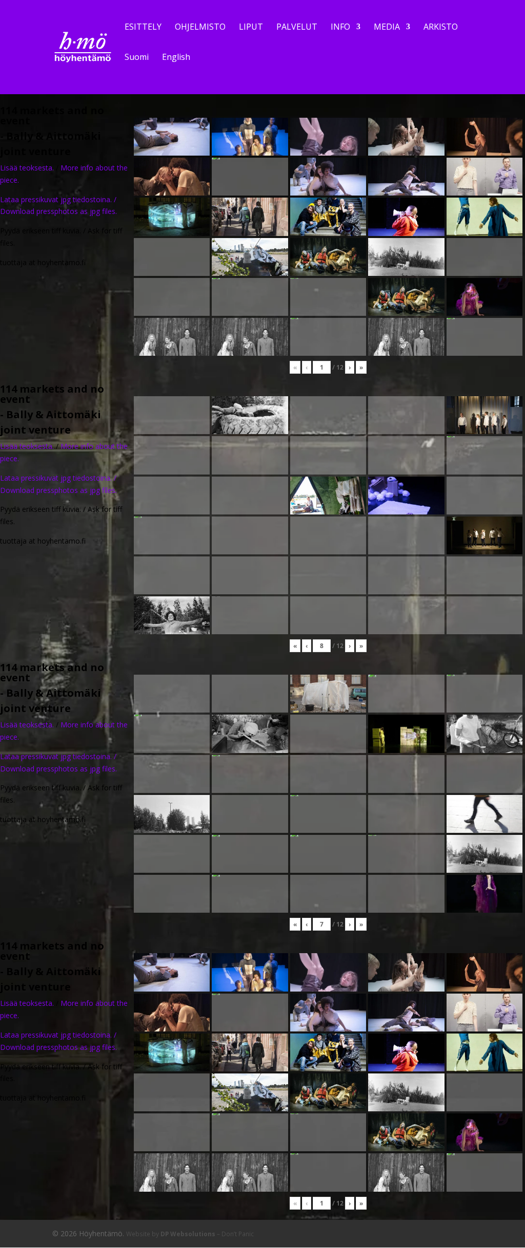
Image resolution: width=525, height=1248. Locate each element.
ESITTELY (143, 27)
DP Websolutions (187, 1234)
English (176, 57)
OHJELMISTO (200, 27)
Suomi (137, 57)
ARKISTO (440, 27)
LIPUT (251, 27)
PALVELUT (296, 27)
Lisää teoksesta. (27, 168)
